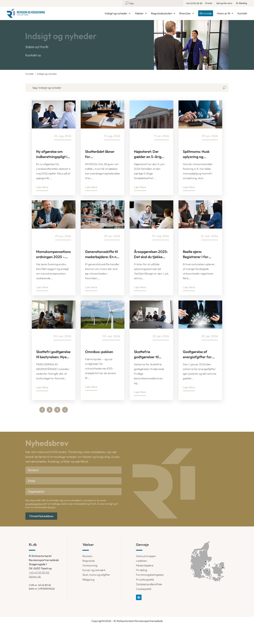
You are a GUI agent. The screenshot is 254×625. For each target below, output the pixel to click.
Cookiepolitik (144, 589)
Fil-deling (141, 570)
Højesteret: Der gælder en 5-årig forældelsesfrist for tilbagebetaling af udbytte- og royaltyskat (150, 154)
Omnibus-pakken (99, 351)
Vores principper (146, 556)
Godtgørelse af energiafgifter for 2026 (197, 354)
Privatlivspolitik (145, 579)
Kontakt (242, 13)
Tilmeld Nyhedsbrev (41, 516)
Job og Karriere (224, 3)
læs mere (42, 187)
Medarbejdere (144, 565)
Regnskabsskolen (161, 13)
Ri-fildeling (241, 3)
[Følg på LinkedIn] (139, 597)
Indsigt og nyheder (116, 13)
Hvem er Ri (223, 13)
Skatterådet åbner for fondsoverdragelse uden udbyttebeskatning (100, 154)
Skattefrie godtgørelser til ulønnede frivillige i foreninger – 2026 (149, 354)
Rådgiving (88, 579)
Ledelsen (141, 560)
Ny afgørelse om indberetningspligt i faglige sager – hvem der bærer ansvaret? (53, 154)
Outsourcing (89, 565)
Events (208, 3)
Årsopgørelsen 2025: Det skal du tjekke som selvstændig (151, 254)
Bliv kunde (206, 13)
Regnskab (88, 560)
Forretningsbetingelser (150, 574)
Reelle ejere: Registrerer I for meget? (195, 254)
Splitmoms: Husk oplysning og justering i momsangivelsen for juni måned (199, 154)
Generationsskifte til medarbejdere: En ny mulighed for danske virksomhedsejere (101, 254)
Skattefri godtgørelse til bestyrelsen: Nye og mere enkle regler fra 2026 (53, 354)
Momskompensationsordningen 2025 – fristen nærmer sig (53, 254)
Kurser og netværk (94, 570)
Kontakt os (33, 55)
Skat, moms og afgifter (96, 574)
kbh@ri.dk (35, 576)
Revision (87, 556)
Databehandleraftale (149, 584)
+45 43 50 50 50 (194, 3)
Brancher (185, 13)
